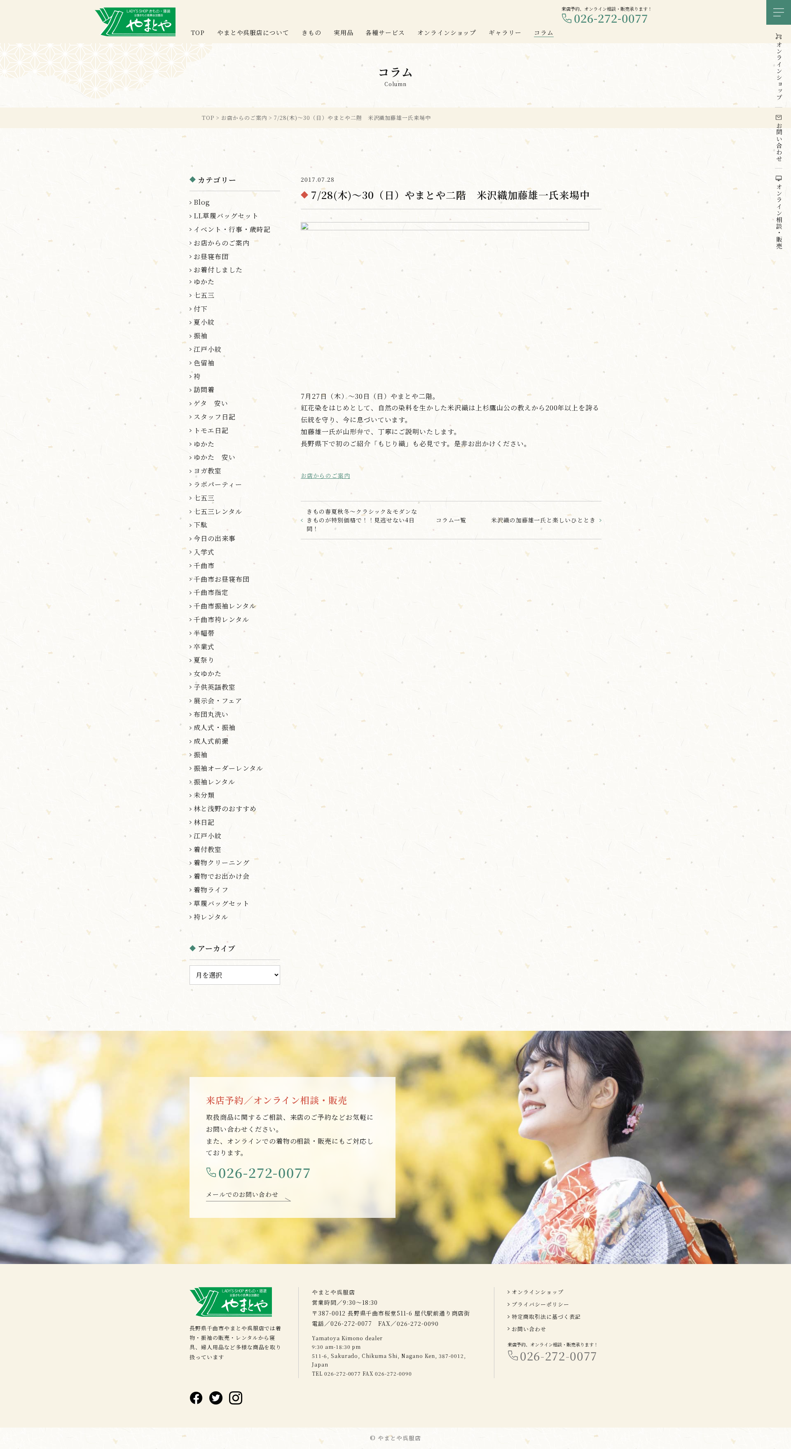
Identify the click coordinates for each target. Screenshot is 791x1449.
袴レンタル (211, 917)
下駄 (201, 524)
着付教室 (208, 849)
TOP (198, 32)
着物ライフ (211, 889)
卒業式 (204, 646)
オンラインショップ (538, 1292)
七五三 (204, 295)
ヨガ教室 (208, 470)
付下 (201, 309)
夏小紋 (204, 322)
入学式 (204, 552)
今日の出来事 (215, 538)
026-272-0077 (611, 18)
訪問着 (204, 389)
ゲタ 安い (211, 403)
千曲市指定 (211, 592)
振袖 (201, 335)
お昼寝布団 (211, 256)
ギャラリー (505, 32)
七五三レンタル (218, 511)
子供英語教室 (215, 687)
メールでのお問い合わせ (242, 1194)
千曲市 (204, 565)
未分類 (204, 795)
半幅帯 (204, 633)
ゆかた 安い (215, 457)
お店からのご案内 (325, 475)
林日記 (204, 822)
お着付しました (218, 269)
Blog (202, 202)
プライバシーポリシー (540, 1304)
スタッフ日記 (215, 416)
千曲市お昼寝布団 (222, 579)
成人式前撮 (211, 741)
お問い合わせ (529, 1329)
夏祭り (204, 660)
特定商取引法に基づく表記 (546, 1316)
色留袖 (204, 363)
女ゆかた (208, 673)
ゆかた (204, 281)
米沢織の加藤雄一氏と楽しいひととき (543, 520)
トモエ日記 (211, 430)
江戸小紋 (208, 349)
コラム (544, 32)
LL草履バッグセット (226, 215)
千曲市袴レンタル (221, 619)
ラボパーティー (218, 484)
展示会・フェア (218, 700)
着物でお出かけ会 (222, 876)
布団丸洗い (211, 714)
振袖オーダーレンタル (228, 768)
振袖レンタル (214, 782)
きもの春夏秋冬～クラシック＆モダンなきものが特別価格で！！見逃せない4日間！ (362, 520)
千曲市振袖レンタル (225, 606)
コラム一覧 (451, 520)
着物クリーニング (222, 862)
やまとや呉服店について (253, 32)
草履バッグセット (222, 903)
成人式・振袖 (215, 727)
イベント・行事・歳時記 (232, 229)
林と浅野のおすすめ (225, 808)
